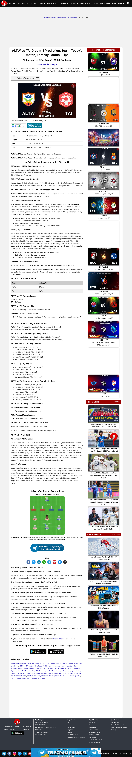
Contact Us (116, 754)
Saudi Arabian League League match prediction (55, 666)
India (69, 722)
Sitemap (113, 730)
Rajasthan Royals (72, 735)
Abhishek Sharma (94, 732)
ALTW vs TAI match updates (70, 676)
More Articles (116, 534)
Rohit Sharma (93, 725)
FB (28, 562)
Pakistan (70, 732)
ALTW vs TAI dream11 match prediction (54, 663)
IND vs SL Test (19, 3)
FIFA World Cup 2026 (41, 732)
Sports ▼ (74, 3)
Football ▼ (63, 3)
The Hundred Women (41, 722)
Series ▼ (41, 3)
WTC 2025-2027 (40, 725)
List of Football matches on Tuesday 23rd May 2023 (30, 678)
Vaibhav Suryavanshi (95, 740)
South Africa (71, 727)
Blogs (95, 3)
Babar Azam (93, 727)
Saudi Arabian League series (53, 668)
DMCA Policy (115, 722)
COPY (65, 562)
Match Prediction (108, 3)
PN (55, 562)
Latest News (85, 3)
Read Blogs (117, 401)
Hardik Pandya (93, 730)
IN (25, 753)
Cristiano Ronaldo (94, 742)
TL (49, 562)
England (70, 730)
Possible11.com (58, 639)
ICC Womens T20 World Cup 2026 (46, 727)
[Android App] (17, 735)
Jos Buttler (92, 737)
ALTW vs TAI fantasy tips (28, 666)
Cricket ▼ (51, 3)
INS (15, 753)
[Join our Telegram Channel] (47, 548)
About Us (127, 754)
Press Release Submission (119, 727)
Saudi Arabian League (47, 64)
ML (60, 562)
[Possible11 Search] (128, 3)
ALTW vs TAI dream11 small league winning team (33, 673)
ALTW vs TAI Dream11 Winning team (35, 671)
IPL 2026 (38, 730)
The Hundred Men (40, 735)
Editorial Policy (102, 754)
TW (34, 562)
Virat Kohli (92, 722)
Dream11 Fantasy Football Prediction (63, 18)
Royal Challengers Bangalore (76, 737)
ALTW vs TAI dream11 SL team (63, 673)
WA (44, 562)
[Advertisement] (66, 11)
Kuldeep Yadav (94, 735)
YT (30, 753)
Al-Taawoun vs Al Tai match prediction (25, 663)
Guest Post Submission (118, 725)
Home (9, 3)
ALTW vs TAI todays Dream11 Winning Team (43, 676)
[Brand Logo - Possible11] (17, 724)
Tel (4, 753)
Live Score (31, 3)
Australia (70, 725)
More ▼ (121, 3)
